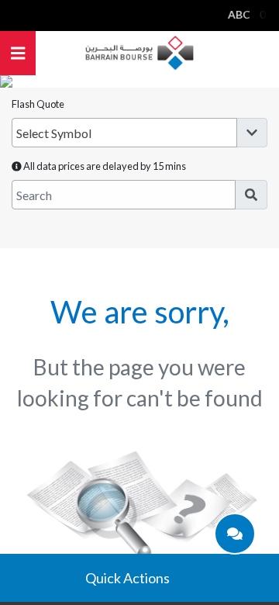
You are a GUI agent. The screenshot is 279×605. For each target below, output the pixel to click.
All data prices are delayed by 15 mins (104, 166)
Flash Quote (38, 104)
